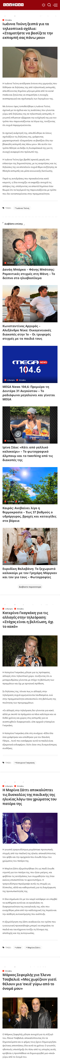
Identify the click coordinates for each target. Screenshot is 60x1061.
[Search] (49, 5)
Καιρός (21, 501)
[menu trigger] (55, 5)
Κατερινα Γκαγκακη (25, 762)
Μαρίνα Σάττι (34, 947)
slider (18, 947)
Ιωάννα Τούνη (22, 208)
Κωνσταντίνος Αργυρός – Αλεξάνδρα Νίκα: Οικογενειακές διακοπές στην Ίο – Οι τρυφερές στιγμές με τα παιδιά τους (26, 332)
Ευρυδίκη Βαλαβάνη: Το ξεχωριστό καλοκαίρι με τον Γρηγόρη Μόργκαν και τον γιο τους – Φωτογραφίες (29, 573)
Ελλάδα (8, 20)
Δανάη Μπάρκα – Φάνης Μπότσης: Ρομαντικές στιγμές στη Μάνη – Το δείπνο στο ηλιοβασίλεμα (28, 273)
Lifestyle (11, 380)
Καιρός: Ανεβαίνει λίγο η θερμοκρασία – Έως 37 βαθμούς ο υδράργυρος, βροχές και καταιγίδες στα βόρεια (29, 514)
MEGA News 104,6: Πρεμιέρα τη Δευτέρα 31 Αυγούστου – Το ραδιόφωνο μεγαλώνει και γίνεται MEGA (28, 393)
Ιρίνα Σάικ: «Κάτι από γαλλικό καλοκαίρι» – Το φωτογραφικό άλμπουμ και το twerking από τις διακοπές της (27, 453)
